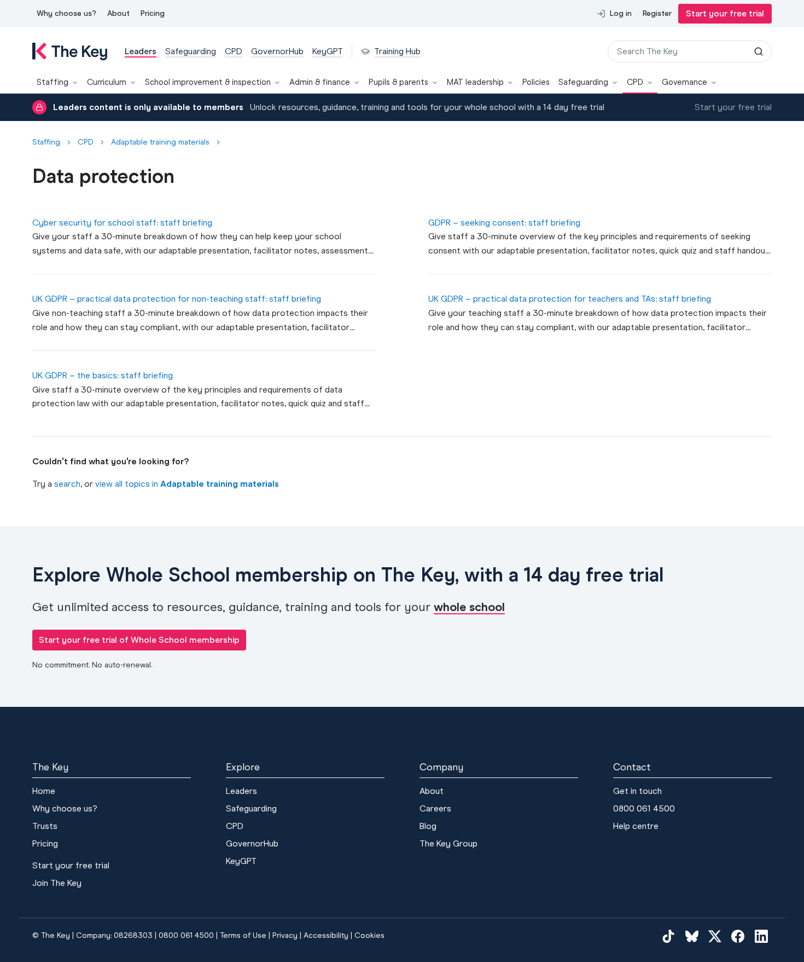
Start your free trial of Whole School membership (139, 640)
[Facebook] (738, 935)
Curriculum (106, 82)
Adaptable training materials (160, 142)
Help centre (636, 826)
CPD (635, 82)
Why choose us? (66, 13)
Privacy (285, 935)
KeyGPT (241, 861)
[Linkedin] (761, 935)
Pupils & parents (398, 82)
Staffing (52, 82)
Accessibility (326, 935)
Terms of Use (243, 935)
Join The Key (56, 883)
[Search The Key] (758, 51)
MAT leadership (475, 82)
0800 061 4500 (644, 808)
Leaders (241, 791)
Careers (435, 808)
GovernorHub (252, 843)
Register (657, 13)
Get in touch (637, 791)
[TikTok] (668, 935)
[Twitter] (715, 935)
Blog (428, 826)
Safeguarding (583, 82)
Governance (684, 82)
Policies (536, 82)
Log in (621, 13)
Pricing (153, 13)
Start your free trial (725, 13)
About (118, 13)
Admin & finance (319, 82)
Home (43, 791)
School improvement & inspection (208, 82)
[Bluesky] (692, 935)
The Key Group (448, 843)
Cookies (369, 935)
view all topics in (187, 484)
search (67, 484)
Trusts (44, 826)
